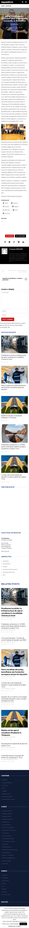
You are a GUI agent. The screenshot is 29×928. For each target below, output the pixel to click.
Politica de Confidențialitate (10, 924)
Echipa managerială (7, 782)
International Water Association (10, 569)
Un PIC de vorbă (6, 894)
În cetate (15, 30)
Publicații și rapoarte (7, 796)
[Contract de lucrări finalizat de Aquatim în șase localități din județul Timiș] (14, 464)
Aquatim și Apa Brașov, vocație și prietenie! (12, 279)
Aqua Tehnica (5, 880)
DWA (4, 575)
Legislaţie (4, 791)
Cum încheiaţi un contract (8, 841)
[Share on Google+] (14, 242)
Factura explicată (6, 824)
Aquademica (6, 561)
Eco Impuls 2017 (6, 563)
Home (2, 6)
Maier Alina (6, 702)
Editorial (4, 889)
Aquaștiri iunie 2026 (7, 813)
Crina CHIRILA (6, 617)
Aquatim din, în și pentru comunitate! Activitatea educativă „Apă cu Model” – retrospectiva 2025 (14, 699)
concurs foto (5, 863)
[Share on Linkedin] (23, 242)
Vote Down (21, 236)
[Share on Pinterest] (18, 242)
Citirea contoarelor (6, 835)
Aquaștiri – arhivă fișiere (8, 855)
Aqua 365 (13, 629)
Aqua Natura (5, 878)
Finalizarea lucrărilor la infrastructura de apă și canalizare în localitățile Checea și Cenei (13, 357)
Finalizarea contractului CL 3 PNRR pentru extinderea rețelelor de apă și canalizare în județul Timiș (13, 447)
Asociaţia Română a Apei (9, 572)
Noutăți (4, 906)
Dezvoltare (4, 785)
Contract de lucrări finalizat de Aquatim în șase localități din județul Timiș (13, 477)
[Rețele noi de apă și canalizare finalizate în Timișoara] (14, 405)
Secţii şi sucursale (6, 793)
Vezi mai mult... (5, 551)
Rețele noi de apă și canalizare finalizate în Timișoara (11, 417)
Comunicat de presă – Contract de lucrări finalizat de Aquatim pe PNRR (13, 639)
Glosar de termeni (6, 852)
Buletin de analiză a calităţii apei (9, 849)
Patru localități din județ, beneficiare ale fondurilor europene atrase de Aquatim (13, 387)
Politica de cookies (6, 860)
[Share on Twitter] (9, 242)
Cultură (4, 883)
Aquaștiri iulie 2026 (6, 810)
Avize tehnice (5, 833)
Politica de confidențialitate (8, 858)
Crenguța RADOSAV (12, 27)
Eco (3, 886)
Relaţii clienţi (5, 844)
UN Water (5, 566)
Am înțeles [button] (23, 924)
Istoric (3, 788)
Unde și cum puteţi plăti (8, 827)
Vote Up (10, 236)
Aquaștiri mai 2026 (6, 816)
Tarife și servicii (5, 822)
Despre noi (4, 779)
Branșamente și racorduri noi (9, 830)
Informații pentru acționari (8, 799)
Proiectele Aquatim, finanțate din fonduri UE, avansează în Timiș (12, 757)
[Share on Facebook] (5, 242)
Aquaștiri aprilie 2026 (7, 819)
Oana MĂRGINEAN (7, 759)
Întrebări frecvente (6, 847)
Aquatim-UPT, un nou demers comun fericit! (17, 271)
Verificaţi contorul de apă (8, 838)
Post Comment (7, 319)
